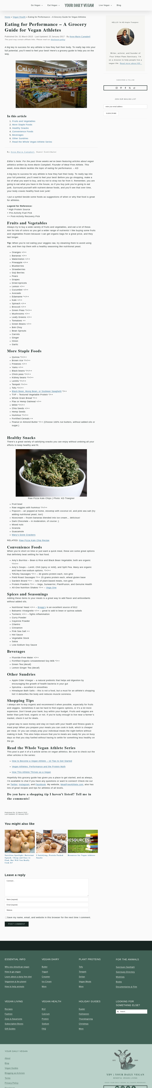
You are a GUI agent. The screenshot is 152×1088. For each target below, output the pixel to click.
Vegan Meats (85, 982)
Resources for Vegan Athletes (81, 855)
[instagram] (117, 88)
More (44, 987)
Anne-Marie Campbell (80, 37)
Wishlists (120, 977)
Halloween (84, 1014)
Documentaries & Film (126, 987)
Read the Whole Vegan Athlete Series (32, 142)
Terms (7, 1078)
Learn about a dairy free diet (18, 977)
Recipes (9, 1009)
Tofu (81, 967)
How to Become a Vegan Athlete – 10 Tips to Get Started (42, 761)
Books (119, 982)
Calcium (46, 1014)
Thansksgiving (86, 1019)
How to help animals (14, 987)
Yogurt (45, 972)
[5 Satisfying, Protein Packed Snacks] (51, 831)
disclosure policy (58, 39)
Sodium (45, 1024)
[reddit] (134, 88)
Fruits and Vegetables (23, 121)
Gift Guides (10, 1029)
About (7, 1058)
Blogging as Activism (15, 1073)
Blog (7, 1063)
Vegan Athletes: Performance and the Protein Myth (39, 766)
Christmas (83, 1024)
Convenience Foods (22, 131)
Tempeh (82, 972)
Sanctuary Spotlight (125, 967)
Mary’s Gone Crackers (24, 535)
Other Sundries (20, 138)
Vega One (51, 587)
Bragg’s (42, 607)
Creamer (46, 977)
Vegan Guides (11, 1068)
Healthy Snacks (20, 128)
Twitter (13, 784)
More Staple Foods (22, 124)
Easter (82, 1009)
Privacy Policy (11, 1083)
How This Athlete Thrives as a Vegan (31, 772)
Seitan (82, 977)
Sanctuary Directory (125, 972)
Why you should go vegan (17, 967)
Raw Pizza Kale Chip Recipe (34, 540)
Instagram (24, 784)
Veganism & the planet (15, 982)
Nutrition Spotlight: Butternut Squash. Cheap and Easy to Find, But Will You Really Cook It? (19, 859)
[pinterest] (121, 88)
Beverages (18, 135)
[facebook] (125, 88)
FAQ (44, 1029)
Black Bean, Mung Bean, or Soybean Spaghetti (37, 391)
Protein (45, 1019)
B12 (44, 1009)
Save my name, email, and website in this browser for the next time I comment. (49, 917)
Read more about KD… (131, 63)
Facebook (41, 784)
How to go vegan (13, 972)
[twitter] (130, 88)
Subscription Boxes (14, 1024)
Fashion (8, 1014)
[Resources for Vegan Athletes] (83, 831)
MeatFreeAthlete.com (72, 784)
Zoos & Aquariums (13, 1019)
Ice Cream (47, 982)
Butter (45, 967)
